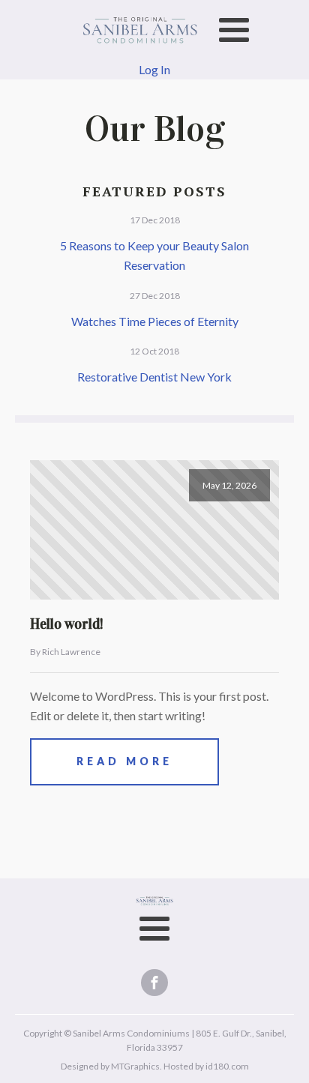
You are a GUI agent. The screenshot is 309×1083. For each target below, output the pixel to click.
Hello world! (67, 624)
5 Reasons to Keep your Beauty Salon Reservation (154, 255)
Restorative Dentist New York (154, 376)
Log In (154, 69)
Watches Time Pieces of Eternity (154, 321)
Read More (124, 761)
